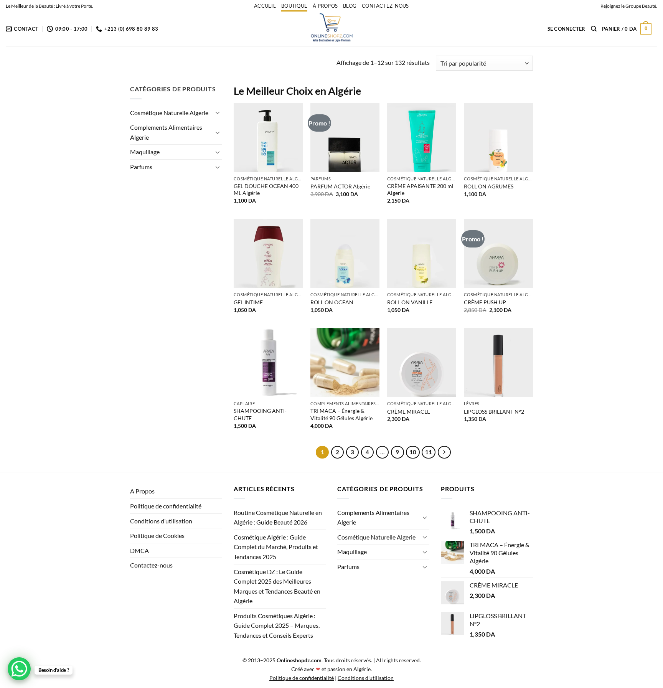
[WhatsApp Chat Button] (19, 668)
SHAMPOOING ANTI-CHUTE (260, 414)
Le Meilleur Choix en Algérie (297, 90)
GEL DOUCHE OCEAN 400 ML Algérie (266, 189)
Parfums (141, 166)
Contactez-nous (385, 6)
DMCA (139, 550)
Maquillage (145, 151)
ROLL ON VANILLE (409, 302)
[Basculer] (217, 112)
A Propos (142, 491)
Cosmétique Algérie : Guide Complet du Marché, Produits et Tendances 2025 (276, 546)
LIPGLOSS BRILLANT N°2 (494, 411)
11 (428, 452)
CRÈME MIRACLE (408, 411)
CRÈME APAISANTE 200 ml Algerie (420, 189)
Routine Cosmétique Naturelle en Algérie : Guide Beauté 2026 (278, 517)
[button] (566, 28)
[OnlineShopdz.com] (331, 29)
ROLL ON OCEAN (331, 302)
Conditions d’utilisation (161, 521)
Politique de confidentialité (165, 506)
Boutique (294, 6)
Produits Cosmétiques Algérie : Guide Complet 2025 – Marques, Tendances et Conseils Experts (277, 625)
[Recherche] (594, 28)
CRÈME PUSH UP (485, 302)
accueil (265, 6)
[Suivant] (444, 452)
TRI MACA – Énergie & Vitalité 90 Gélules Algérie (341, 414)
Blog (349, 6)
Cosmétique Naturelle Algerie (169, 112)
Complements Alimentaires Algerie (166, 132)
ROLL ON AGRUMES (488, 186)
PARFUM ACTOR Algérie (340, 186)
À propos (325, 6)
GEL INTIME (248, 302)
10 (412, 452)
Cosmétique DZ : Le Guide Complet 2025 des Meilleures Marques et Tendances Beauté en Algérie (277, 586)
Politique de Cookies (157, 535)
